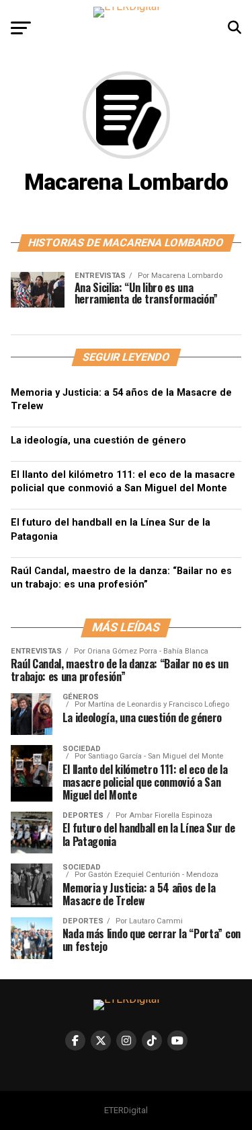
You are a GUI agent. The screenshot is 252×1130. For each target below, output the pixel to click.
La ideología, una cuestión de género (98, 440)
